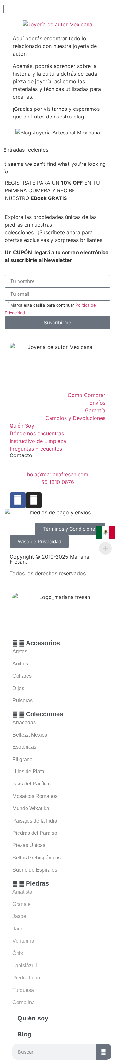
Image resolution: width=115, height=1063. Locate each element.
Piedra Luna (26, 977)
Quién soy (32, 1018)
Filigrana (22, 759)
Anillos (20, 663)
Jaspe (19, 916)
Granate (21, 904)
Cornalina (23, 1002)
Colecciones (44, 714)
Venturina (23, 941)
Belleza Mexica (29, 734)
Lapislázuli (24, 965)
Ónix (17, 953)
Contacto (21, 455)
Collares (22, 676)
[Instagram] (34, 500)
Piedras (37, 883)
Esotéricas (24, 747)
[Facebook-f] (18, 500)
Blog (24, 1034)
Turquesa (23, 990)
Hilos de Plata (28, 771)
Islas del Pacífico (31, 783)
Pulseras (22, 700)
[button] (61, 643)
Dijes (18, 688)
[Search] (103, 1052)
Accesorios (43, 643)
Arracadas (24, 722)
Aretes (19, 651)
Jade (18, 928)
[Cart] (11, 9)
